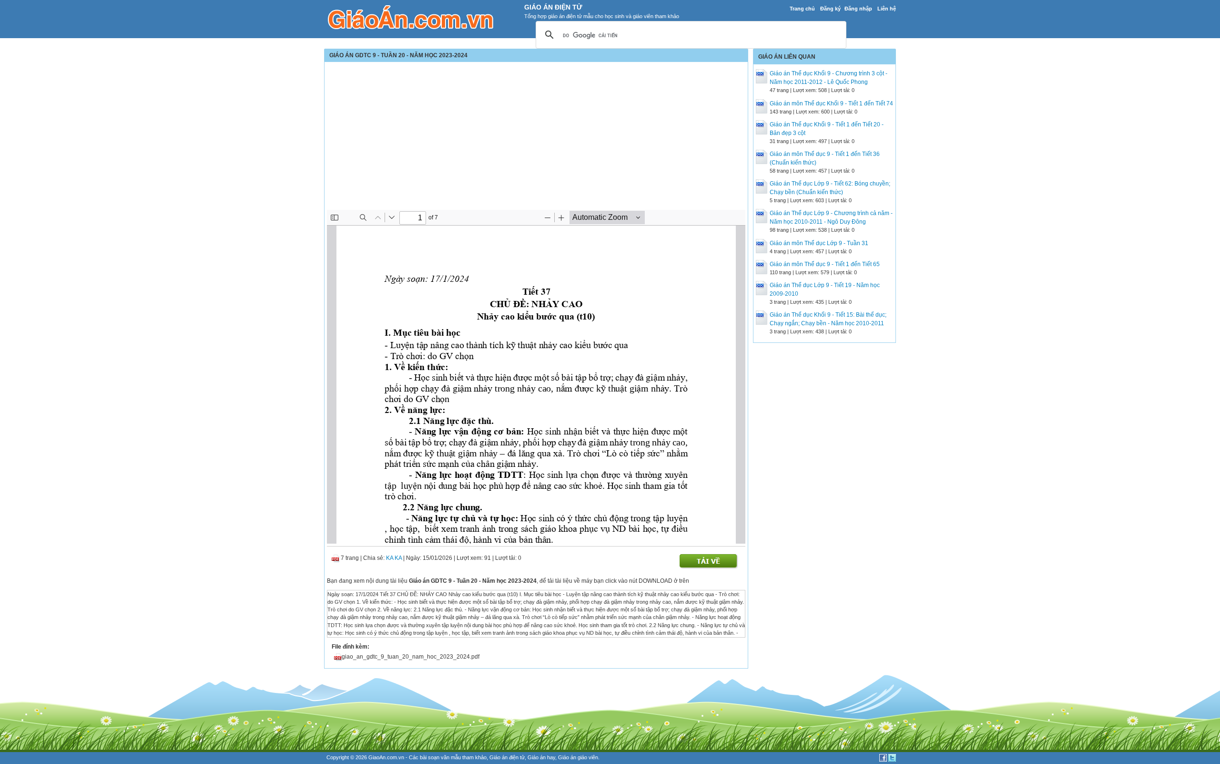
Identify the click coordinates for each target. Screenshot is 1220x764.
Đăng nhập (858, 8)
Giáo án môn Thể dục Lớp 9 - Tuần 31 (819, 243)
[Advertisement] (536, 138)
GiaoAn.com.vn (386, 757)
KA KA (394, 558)
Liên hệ (886, 8)
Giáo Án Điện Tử (553, 7)
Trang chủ (802, 8)
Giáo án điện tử (507, 757)
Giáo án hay (541, 757)
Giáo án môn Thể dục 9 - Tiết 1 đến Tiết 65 (825, 264)
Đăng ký (830, 8)
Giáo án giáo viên (578, 757)
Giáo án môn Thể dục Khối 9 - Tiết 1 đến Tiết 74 (831, 103)
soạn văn (438, 757)
